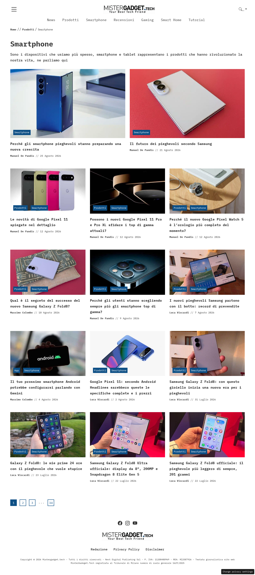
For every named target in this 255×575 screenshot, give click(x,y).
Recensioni (124, 20)
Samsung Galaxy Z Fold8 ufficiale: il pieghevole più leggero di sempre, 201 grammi (206, 468)
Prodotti (70, 20)
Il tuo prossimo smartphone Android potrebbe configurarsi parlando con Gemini (45, 387)
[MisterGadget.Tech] (129, 9)
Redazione (99, 549)
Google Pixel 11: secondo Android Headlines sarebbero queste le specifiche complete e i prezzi (123, 387)
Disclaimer (155, 549)
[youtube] (135, 523)
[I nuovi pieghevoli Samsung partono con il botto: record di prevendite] (207, 272)
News (51, 20)
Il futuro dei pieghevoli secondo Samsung (171, 144)
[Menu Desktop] (14, 9)
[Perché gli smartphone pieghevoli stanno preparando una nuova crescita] (67, 103)
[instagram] (127, 523)
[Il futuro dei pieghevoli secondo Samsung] (187, 103)
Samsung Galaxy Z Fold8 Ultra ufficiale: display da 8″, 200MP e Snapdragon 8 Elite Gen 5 (124, 468)
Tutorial (197, 20)
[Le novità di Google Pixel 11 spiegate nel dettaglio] (47, 191)
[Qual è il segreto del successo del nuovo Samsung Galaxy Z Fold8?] (47, 272)
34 (51, 503)
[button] (243, 9)
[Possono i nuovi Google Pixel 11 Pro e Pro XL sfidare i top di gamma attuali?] (127, 191)
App (16, 370)
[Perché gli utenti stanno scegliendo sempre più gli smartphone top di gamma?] (127, 272)
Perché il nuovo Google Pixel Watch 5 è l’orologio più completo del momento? (206, 225)
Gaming (147, 20)
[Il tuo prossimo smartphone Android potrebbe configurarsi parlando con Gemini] (47, 353)
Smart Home (171, 20)
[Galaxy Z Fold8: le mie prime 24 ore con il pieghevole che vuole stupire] (47, 434)
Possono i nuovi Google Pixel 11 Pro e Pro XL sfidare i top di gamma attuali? (126, 225)
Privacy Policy (126, 549)
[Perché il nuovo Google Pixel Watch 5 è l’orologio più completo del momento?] (207, 191)
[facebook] (120, 523)
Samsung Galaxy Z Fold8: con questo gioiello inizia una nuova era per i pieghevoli (205, 387)
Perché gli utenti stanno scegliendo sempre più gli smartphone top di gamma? (126, 306)
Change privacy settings (238, 571)
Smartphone (96, 20)
